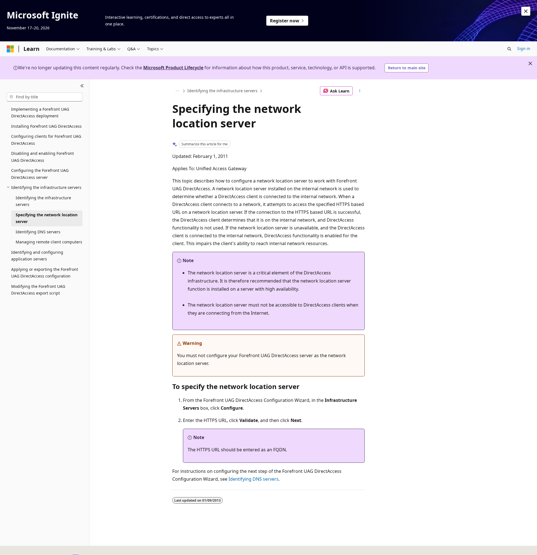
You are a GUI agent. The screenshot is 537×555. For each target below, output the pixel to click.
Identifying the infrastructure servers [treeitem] (43, 201)
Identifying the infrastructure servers (222, 90)
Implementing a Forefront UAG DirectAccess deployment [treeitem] (40, 112)
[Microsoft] (10, 49)
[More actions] (360, 90)
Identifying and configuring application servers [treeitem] (37, 256)
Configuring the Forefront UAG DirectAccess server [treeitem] (40, 174)
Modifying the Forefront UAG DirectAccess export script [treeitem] (38, 290)
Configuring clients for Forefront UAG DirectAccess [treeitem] (46, 140)
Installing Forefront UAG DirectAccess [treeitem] (46, 126)
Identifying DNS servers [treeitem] (38, 231)
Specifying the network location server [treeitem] (46, 218)
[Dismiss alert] (525, 11)
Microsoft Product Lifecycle (173, 68)
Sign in (523, 48)
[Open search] (509, 49)
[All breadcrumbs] (177, 90)
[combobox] (45, 96)
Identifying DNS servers (254, 479)
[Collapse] (82, 86)
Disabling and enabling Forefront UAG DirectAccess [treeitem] (42, 157)
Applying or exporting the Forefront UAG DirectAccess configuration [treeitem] (44, 273)
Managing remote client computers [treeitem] (49, 242)
